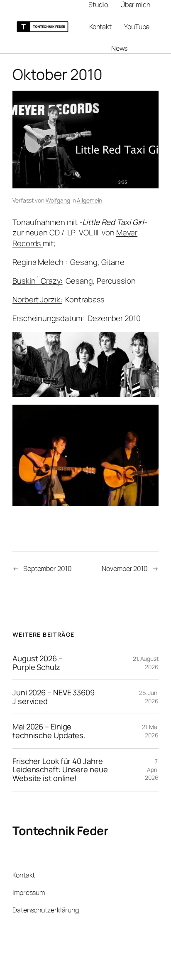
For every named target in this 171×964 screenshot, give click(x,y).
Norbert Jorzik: (37, 299)
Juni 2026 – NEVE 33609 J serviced (53, 696)
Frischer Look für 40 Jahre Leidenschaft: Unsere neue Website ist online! (60, 770)
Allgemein (89, 200)
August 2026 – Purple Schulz (37, 662)
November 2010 (125, 568)
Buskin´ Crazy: (37, 280)
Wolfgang (58, 200)
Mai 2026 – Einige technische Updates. (49, 730)
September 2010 (47, 568)
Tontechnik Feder (60, 831)
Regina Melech (38, 262)
